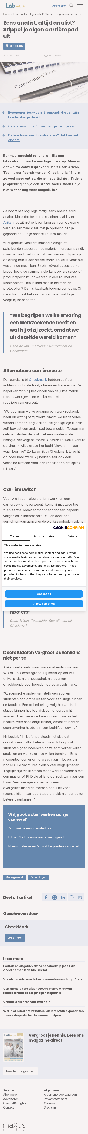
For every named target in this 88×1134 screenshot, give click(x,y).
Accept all (44, 593)
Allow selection (44, 603)
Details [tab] (72, 536)
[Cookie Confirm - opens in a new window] (68, 527)
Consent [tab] (16, 536)
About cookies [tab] (44, 536)
